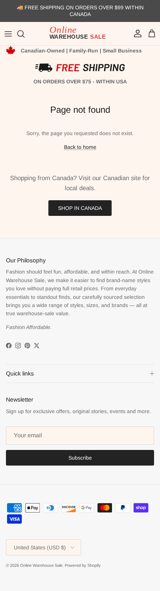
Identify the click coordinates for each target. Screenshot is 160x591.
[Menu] (8, 34)
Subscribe (80, 458)
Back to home (80, 147)
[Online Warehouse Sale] (80, 34)
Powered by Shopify (83, 565)
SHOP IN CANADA (80, 208)
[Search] (24, 34)
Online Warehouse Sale (41, 565)
